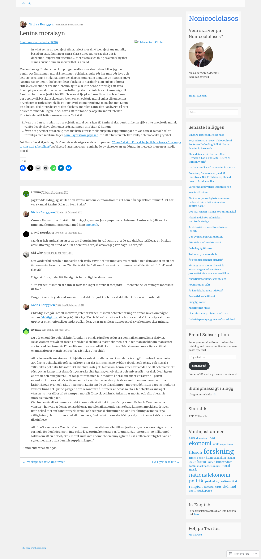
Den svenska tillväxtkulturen (206, 236)
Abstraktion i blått (199, 284)
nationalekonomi (209, 475)
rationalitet (229, 481)
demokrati (202, 438)
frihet (192, 457)
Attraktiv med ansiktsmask (205, 242)
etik (216, 444)
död (212, 438)
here (196, 514)
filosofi (195, 452)
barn (192, 438)
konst (201, 462)
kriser (211, 462)
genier (201, 457)
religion (196, 486)
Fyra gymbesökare (165, 462)
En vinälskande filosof (202, 296)
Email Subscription (209, 334)
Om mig (26, 3)
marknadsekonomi (208, 466)
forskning (218, 451)
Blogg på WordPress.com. (34, 548)
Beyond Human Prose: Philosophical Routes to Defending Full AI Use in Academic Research (210, 144)
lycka (192, 466)
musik (193, 469)
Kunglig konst (197, 302)
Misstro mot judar (199, 307)
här (214, 394)
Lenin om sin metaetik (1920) (39, 42)
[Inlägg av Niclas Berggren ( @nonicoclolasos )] (23, 25)
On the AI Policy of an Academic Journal (212, 167)
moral (225, 466)
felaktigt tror (49, 317)
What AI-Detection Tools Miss (206, 134)
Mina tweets (196, 534)
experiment (226, 444)
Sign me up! (199, 365)
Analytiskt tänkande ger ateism (207, 278)
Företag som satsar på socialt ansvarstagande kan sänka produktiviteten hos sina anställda (209, 269)
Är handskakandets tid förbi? (206, 290)
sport (192, 490)
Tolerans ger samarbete (203, 254)
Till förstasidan (198, 95)
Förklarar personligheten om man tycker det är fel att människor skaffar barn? (209, 202)
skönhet (229, 486)
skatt (218, 486)
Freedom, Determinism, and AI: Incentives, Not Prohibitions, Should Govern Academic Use (210, 177)
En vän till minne (198, 192)
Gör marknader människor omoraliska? (212, 211)
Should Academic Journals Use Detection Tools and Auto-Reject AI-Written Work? (210, 158)
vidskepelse (204, 490)
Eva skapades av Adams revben (44, 462)
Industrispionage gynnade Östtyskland (212, 319)
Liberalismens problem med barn (208, 313)
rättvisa (209, 486)
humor (231, 457)
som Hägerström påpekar (81, 135)
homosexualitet (216, 457)
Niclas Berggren (42, 24)
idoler (192, 462)
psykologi (212, 481)
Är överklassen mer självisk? (206, 259)
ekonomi (200, 443)
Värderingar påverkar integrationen (210, 186)
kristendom (224, 462)
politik (196, 481)
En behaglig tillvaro (200, 248)
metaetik (92, 224)
